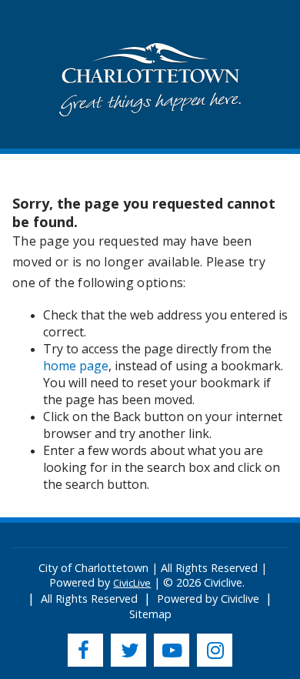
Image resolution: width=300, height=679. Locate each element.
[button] (150, 82)
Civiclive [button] (240, 598)
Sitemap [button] (150, 614)
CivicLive (132, 583)
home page (75, 365)
